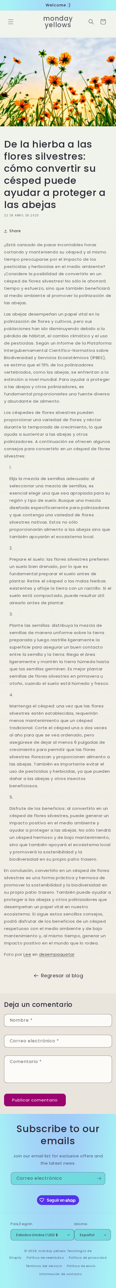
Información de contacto (60, 1274)
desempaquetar (57, 954)
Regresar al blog (62, 975)
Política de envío (81, 1266)
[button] (11, 22)
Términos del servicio (44, 1266)
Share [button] (15, 231)
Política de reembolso (45, 1257)
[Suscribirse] (99, 1178)
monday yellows (52, 1251)
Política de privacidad (88, 1257)
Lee (27, 954)
